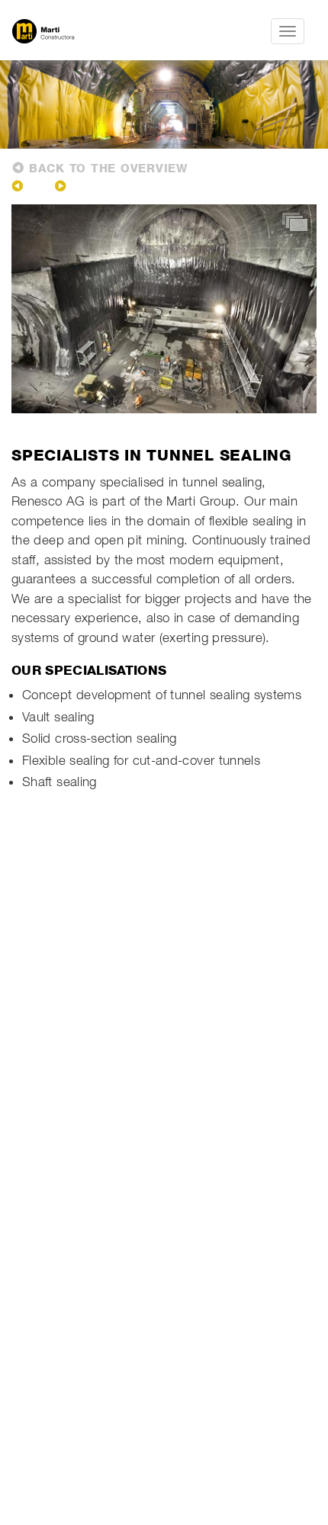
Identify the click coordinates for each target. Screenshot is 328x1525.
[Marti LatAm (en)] (84, 31)
